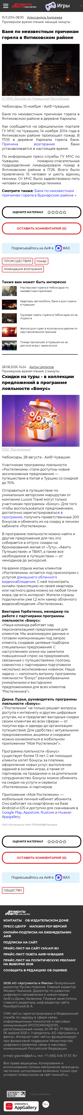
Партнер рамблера (40, 1094)
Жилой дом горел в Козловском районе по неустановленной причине (48, 330)
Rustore (47, 812)
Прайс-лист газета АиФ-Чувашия (33, 954)
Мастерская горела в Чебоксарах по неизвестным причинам (44, 289)
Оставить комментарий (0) (41, 228)
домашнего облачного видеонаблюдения (29, 579)
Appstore (31, 812)
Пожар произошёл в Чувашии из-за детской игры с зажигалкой (44, 344)
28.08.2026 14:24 (14, 367)
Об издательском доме (47, 920)
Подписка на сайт (20, 942)
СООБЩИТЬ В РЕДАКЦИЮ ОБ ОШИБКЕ (35, 970)
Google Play (12, 812)
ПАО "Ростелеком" (16, 449)
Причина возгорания (28, 144)
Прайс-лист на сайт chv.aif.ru (31, 948)
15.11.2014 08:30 (13, 17)
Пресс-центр (14, 926)
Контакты (12, 920)
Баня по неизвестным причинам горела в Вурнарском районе (38, 193)
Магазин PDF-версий (48, 926)
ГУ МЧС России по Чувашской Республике (35, 99)
